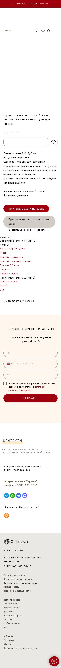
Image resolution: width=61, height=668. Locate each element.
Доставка (8, 612)
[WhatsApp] (12, 495)
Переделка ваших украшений (18, 579)
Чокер (3, 253)
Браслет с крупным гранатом (16, 261)
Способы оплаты (12, 604)
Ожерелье (5, 270)
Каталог (7, 31)
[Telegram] (6, 495)
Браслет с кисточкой (11, 257)
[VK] (18, 495)
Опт (2, 290)
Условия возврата (13, 616)
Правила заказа (8, 282)
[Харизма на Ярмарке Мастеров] (6, 515)
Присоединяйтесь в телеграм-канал (28, 221)
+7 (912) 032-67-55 (26, 485)
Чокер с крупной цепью (12, 249)
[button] (37, 30)
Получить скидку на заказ (26, 208)
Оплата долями (11, 608)
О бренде (8, 636)
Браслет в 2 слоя (9, 265)
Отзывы (4, 286)
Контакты (8, 640)
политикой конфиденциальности (26, 388)
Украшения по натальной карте (20, 583)
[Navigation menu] (56, 31)
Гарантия (8, 620)
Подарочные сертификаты (17, 591)
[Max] (24, 495)
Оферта (7, 644)
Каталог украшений (14, 575)
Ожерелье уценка (9, 274)
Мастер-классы (11, 587)
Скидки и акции (11, 623)
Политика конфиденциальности (20, 648)
